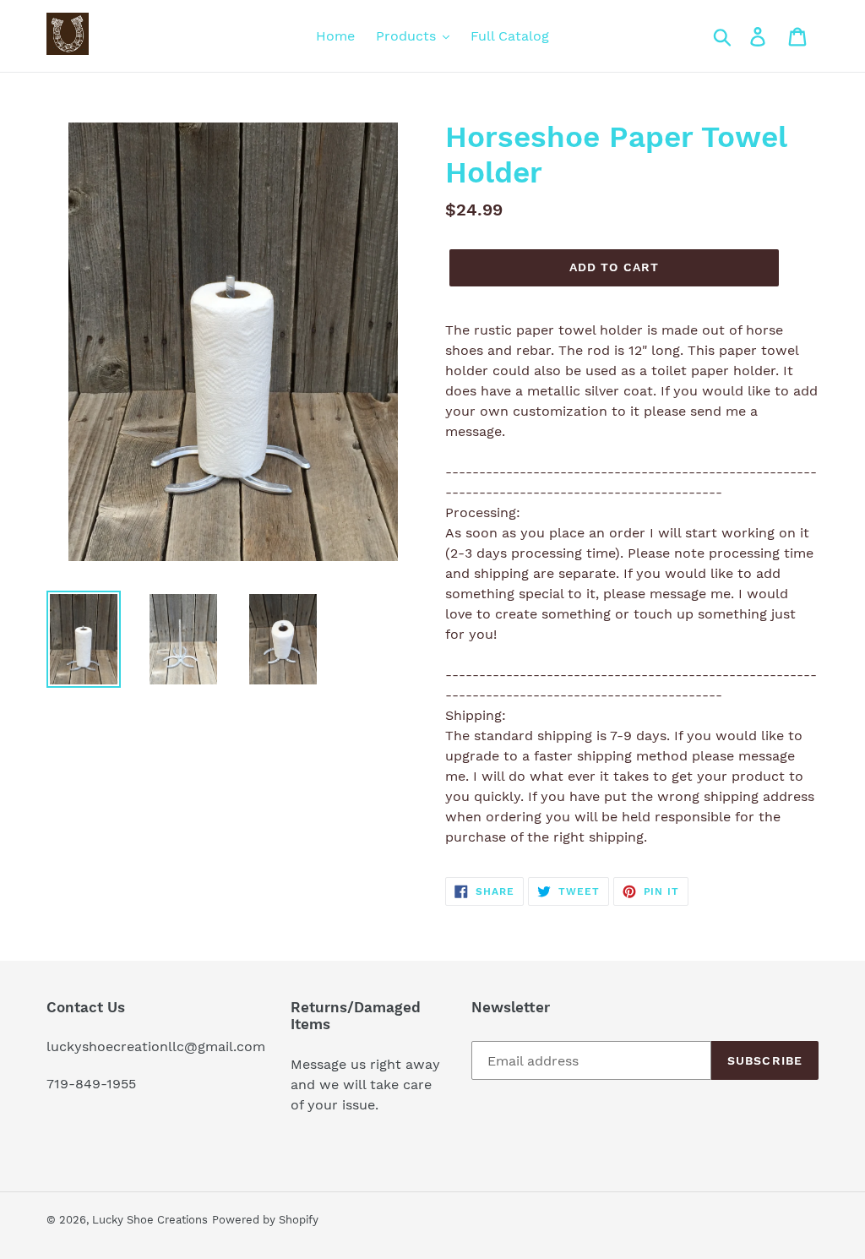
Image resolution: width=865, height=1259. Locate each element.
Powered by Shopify (265, 1219)
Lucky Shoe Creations (150, 1219)
